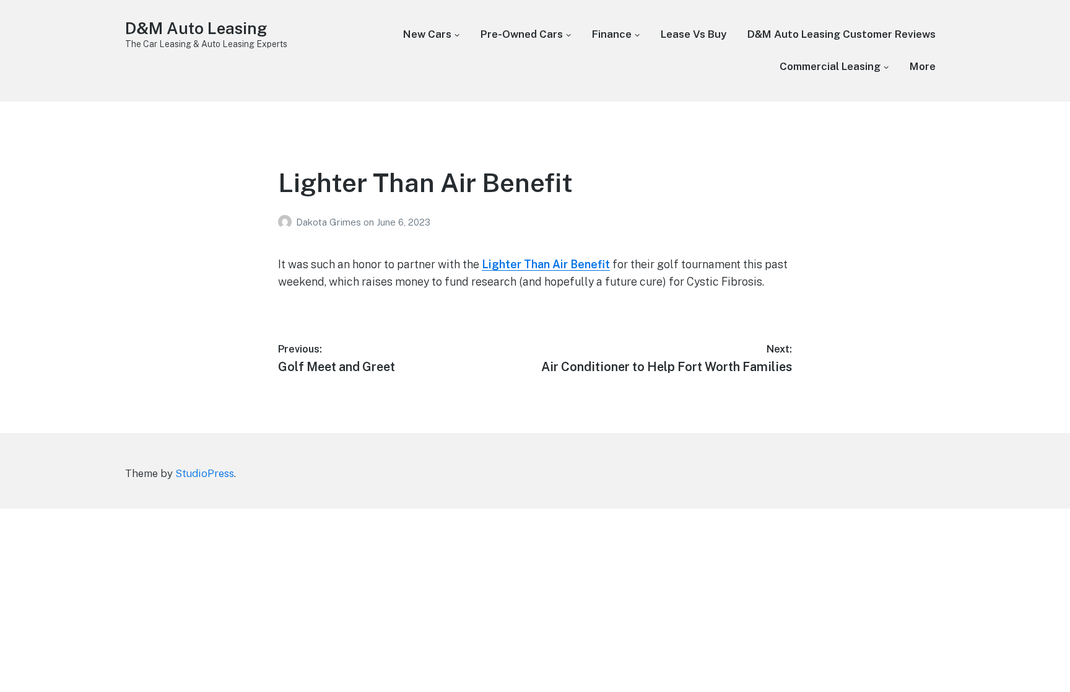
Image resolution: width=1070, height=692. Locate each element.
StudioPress (204, 473)
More (923, 66)
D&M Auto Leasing (196, 28)
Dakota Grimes (329, 222)
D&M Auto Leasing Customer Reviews (841, 34)
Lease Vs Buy (693, 34)
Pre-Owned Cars (522, 34)
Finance (612, 34)
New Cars (427, 34)
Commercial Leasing (830, 66)
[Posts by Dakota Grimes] (287, 222)
